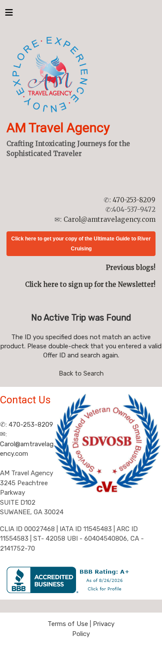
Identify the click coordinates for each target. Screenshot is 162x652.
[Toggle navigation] (9, 15)
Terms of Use (68, 624)
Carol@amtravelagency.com (110, 219)
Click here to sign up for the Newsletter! (90, 284)
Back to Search (81, 373)
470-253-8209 (134, 200)
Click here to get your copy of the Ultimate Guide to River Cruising (81, 244)
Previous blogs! (131, 267)
